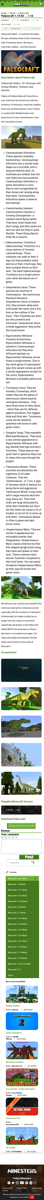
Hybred (15, 1010)
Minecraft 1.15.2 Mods (17, 958)
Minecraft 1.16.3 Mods (17, 930)
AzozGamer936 (12, 1124)
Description (5, 20)
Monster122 (17, 1066)
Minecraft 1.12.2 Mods (17, 901)
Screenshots (24, 20)
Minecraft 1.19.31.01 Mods (19, 964)
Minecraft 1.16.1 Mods (17, 941)
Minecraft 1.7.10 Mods (17, 952)
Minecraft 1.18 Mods (17, 884)
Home (4, 13)
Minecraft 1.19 (14, 970)
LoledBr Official (12, 1038)
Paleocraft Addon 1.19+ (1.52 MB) (22, 826)
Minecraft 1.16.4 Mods (17, 924)
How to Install (5, 24)
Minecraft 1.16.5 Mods (17, 896)
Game (10, 975)
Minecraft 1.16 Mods (17, 907)
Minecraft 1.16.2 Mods (17, 935)
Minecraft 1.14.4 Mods (17, 918)
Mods (12, 13)
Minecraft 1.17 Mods (17, 913)
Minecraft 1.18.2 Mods (17, 947)
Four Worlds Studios (14, 1094)
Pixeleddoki (17, 1151)
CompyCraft (15, 28)
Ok (32, 1197)
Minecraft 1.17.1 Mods (17, 890)
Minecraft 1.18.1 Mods (17, 879)
